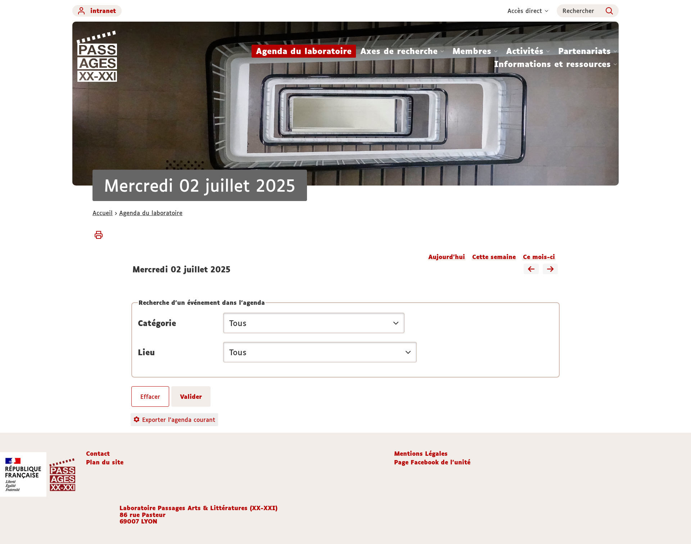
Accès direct (524, 10)
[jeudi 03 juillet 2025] (550, 269)
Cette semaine (494, 256)
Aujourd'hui (446, 256)
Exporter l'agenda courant (178, 419)
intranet (103, 10)
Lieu (146, 352)
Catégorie (157, 323)
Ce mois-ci (539, 256)
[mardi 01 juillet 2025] (531, 269)
